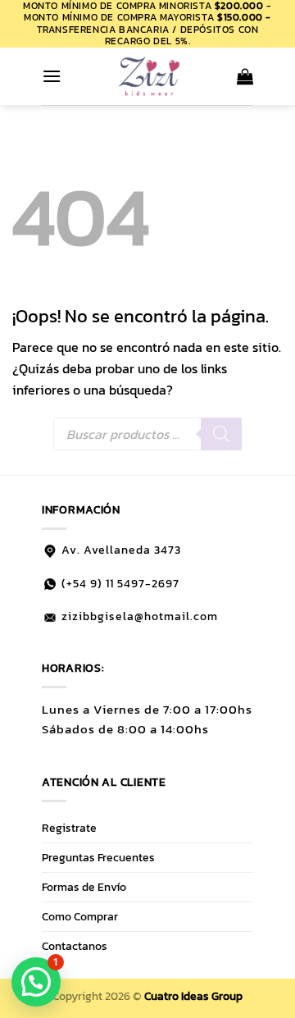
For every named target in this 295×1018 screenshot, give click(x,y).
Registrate (69, 828)
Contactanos (74, 946)
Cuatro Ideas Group (193, 996)
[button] (51, 76)
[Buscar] (221, 434)
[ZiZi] (149, 76)
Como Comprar (80, 916)
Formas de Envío (84, 887)
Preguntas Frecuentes (98, 857)
